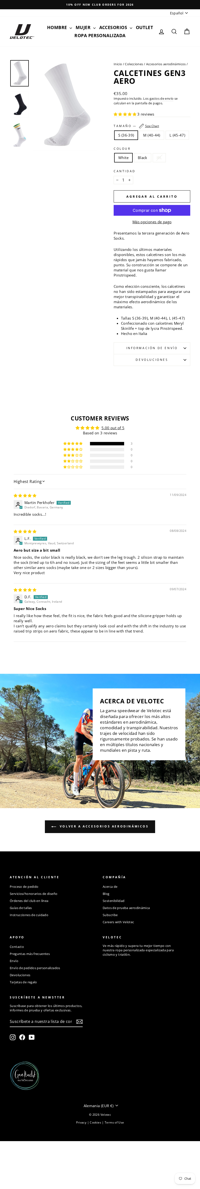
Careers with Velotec (118, 922)
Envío (14, 961)
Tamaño (136, 126)
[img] (25, 495)
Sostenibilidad (113, 901)
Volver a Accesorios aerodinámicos (103, 826)
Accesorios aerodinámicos (166, 64)
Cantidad (125, 171)
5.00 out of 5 (112, 427)
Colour (122, 149)
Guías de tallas (21, 908)
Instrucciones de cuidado (29, 915)
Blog (106, 893)
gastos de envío (162, 98)
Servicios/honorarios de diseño (33, 893)
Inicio (118, 64)
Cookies (96, 1122)
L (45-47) (177, 135)
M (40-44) (151, 135)
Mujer (84, 27)
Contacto (17, 946)
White (123, 157)
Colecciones (134, 64)
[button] (125, 114)
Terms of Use (114, 1122)
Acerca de (110, 886)
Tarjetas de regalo (23, 982)
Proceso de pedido (24, 886)
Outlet (144, 27)
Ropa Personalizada (99, 35)
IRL (159, 157)
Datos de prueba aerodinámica (126, 908)
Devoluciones (152, 360)
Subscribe (110, 915)
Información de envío (152, 348)
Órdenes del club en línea (29, 901)
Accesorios (114, 27)
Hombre (57, 27)
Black (142, 157)
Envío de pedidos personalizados (35, 968)
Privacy (81, 1122)
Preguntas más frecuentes (30, 954)
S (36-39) (126, 135)
